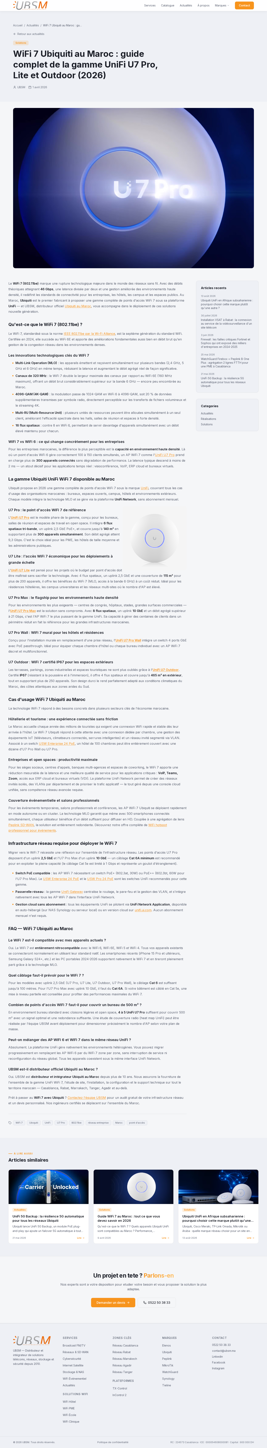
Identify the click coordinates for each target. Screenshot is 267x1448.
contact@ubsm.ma (224, 1350)
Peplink (167, 1358)
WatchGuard (170, 1372)
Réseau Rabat (122, 1352)
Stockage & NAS (73, 1372)
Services (150, 5)
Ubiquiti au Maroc (78, 306)
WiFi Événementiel (74, 1378)
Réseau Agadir (122, 1365)
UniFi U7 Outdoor (166, 670)
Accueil (17, 25)
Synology (168, 1378)
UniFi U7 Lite (20, 570)
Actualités (186, 5)
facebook (218, 1362)
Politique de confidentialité (112, 1442)
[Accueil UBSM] (30, 5)
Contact (244, 5)
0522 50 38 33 (159, 1303)
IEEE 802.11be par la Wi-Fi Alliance (89, 334)
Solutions (207, 424)
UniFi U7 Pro (165, 455)
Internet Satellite (73, 1365)
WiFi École (69, 1415)
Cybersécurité (72, 1358)
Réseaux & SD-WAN (75, 1352)
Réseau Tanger (123, 1372)
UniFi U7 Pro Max (23, 611)
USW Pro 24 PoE (100, 879)
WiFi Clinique (71, 1421)
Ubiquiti (167, 1352)
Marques (220, 5)
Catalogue (167, 5)
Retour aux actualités (30, 34)
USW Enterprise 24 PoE (57, 743)
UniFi (144, 488)
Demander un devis (111, 1303)
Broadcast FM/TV (74, 1345)
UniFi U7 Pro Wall (128, 640)
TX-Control (120, 1388)
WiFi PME (69, 1408)
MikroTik (167, 1365)
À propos (204, 5)
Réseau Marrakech (125, 1358)
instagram (218, 1368)
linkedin (217, 1356)
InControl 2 (119, 1395)
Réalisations (208, 418)
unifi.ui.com (143, 910)
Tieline (166, 1385)
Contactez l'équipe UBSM (87, 1098)
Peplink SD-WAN (21, 825)
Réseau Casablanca (125, 1345)
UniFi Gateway (72, 892)
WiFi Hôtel (69, 1401)
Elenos (166, 1345)
